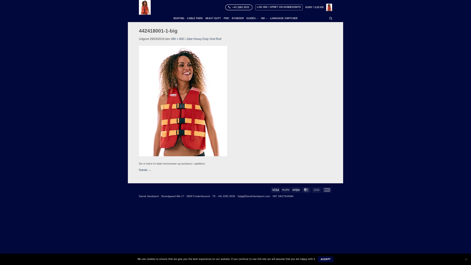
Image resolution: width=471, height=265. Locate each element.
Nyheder (238, 18)
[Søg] (330, 18)
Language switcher (284, 18)
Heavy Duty (213, 18)
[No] (466, 260)
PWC (226, 18)
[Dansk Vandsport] (165, 7)
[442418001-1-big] (183, 100)
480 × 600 (177, 38)
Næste (145, 170)
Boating (179, 18)
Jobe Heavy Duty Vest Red (203, 38)
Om (263, 18)
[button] (278, 7)
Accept (325, 259)
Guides (251, 18)
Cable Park (195, 18)
